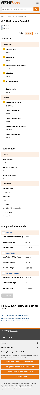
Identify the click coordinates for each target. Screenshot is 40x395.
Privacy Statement (18, 385)
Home (3, 16)
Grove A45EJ (10, 233)
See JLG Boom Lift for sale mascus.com (14, 321)
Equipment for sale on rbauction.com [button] (20, 362)
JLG (15, 16)
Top (36, 392)
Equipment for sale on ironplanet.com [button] (20, 367)
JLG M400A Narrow (12, 273)
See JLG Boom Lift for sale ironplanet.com (15, 318)
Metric (36, 33)
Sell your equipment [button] (20, 377)
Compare (7, 295)
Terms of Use (28, 385)
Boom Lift (9, 16)
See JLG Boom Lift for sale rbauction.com (15, 315)
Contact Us (13, 331)
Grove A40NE (10, 253)
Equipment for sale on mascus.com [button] (20, 372)
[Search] (36, 9)
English (11, 337)
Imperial (29, 33)
